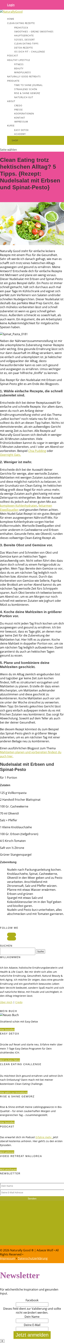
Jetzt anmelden (32, 1335)
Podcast (12, 55)
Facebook (10, 1217)
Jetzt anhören (7, 1152)
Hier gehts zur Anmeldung (14, 1092)
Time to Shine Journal (28, 85)
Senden (32, 1198)
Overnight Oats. (10, 455)
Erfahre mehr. (44, 1137)
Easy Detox (21, 130)
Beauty (18, 68)
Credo (18, 105)
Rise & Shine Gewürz (27, 93)
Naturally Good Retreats (24, 76)
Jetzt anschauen (8, 1169)
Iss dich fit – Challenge (29, 51)
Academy (20, 134)
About (11, 101)
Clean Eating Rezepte (21, 23)
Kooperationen (24, 113)
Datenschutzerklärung (33, 1258)
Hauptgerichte (24, 35)
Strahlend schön (25, 89)
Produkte (13, 80)
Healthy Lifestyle (18, 60)
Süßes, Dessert (24, 39)
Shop (15, 140)
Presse (18, 109)
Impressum (21, 121)
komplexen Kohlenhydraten (18, 506)
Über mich (6, 1002)
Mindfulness (22, 72)
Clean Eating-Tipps (26, 43)
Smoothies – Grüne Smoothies (34, 31)
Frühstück (21, 27)
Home (10, 18)
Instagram (11, 1237)
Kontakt (19, 117)
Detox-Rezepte (23, 47)
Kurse (11, 125)
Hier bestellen (7, 1029)
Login (11, 5)
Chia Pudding (37, 451)
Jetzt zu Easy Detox (10, 1060)
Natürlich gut (23, 97)
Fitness (19, 64)
